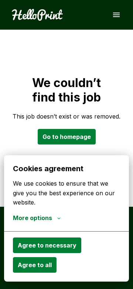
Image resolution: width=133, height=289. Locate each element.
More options (32, 218)
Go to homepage (66, 136)
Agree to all (35, 265)
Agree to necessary (47, 245)
